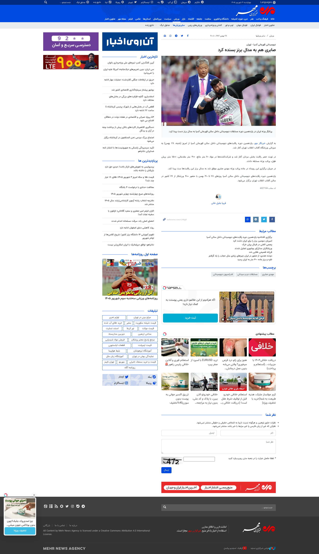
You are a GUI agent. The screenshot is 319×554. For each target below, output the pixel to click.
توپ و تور (229, 25)
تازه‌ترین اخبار (149, 57)
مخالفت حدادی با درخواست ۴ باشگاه (136, 187)
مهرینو (122, 362)
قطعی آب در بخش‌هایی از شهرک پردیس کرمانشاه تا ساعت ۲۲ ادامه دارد (129, 108)
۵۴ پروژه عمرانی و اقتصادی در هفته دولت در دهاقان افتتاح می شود (129, 119)
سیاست (167, 19)
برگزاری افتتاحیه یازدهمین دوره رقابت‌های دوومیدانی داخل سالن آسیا (239, 237)
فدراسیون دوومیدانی (223, 274)
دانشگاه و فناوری (221, 19)
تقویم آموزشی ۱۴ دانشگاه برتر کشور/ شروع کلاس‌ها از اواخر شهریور (129, 236)
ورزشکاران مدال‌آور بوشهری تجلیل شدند (253, 248)
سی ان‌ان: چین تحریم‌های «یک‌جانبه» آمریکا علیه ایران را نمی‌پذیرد (128, 71)
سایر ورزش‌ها (179, 25)
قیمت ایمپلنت (145, 345)
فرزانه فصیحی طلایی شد (260, 252)
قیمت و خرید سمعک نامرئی (142, 362)
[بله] (78, 506)
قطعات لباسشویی (116, 345)
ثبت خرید (190, 318)
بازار (183, 19)
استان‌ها (147, 19)
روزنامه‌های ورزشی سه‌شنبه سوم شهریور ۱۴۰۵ (131, 298)
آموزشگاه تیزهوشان (142, 351)
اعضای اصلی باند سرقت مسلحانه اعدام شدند (132, 221)
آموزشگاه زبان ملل (114, 356)
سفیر (128, 323)
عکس (137, 19)
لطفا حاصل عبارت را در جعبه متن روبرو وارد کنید (252, 458)
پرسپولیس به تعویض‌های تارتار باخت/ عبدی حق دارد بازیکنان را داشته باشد (129, 168)
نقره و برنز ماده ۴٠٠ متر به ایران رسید (254, 259)
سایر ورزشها (260, 36)
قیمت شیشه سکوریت (146, 323)
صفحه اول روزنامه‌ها (144, 254)
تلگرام (197, 2)
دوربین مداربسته (117, 334)
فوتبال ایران (256, 25)
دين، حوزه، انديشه (239, 19)
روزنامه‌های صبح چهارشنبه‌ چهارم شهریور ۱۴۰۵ (132, 194)
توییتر (130, 2)
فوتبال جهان (241, 25)
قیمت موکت (148, 328)
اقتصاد (191, 19)
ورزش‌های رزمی (195, 25)
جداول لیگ (81, 2)
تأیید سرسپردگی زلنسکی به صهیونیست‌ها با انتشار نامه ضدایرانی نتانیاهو (128, 149)
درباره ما (73, 525)
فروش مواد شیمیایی (115, 340)
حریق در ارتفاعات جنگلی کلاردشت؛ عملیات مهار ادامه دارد (129, 81)
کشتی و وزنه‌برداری (213, 25)
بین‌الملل (157, 19)
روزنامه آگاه (130, 368)
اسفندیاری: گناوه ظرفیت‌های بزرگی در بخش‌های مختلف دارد (131, 98)
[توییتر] (67, 506)
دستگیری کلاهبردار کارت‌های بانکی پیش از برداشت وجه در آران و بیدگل (128, 129)
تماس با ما (60, 525)
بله (158, 2)
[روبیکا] (61, 506)
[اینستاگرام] (72, 506)
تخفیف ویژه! (20, 531)
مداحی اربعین (144, 334)
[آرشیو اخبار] (51, 506)
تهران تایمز (109, 362)
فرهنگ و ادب (262, 19)
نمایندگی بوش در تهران (143, 356)
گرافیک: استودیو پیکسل (233, 548)
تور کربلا (130, 328)
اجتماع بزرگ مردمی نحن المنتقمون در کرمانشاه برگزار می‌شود (129, 139)
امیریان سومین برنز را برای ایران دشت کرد (252, 241)
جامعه (199, 19)
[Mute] (228, 319)
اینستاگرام (145, 2)
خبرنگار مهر (260, 143)
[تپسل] (164, 288)
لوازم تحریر (114, 317)
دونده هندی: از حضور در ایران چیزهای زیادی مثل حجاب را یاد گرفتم (240, 256)
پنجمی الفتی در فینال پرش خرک (257, 245)
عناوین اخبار (269, 25)
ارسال (166, 470)
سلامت (208, 19)
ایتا (106, 2)
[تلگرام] (83, 506)
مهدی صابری (268, 274)
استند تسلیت (112, 328)
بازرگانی (46, 525)
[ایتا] (45, 506)
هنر (251, 19)
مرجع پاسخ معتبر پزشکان (143, 340)
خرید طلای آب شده (113, 323)
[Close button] (34, 495)
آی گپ (171, 2)
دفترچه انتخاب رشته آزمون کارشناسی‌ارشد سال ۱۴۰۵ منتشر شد (129, 202)
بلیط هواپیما (114, 351)
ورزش (176, 19)
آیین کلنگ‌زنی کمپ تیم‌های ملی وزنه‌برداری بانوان (131, 63)
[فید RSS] (56, 506)
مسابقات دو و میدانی (247, 274)
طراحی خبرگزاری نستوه (260, 548)
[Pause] (223, 319)
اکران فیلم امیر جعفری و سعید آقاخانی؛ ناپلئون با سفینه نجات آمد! (131, 212)
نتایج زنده (97, 2)
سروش (184, 2)
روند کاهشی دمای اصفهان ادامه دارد (137, 228)
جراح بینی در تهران (142, 317)
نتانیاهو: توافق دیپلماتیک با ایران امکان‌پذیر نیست (131, 245)
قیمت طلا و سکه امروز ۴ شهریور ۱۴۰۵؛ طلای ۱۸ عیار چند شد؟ (129, 179)
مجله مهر (122, 19)
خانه (273, 19)
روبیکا (118, 2)
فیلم (130, 19)
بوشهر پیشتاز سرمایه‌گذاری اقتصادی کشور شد (133, 90)
